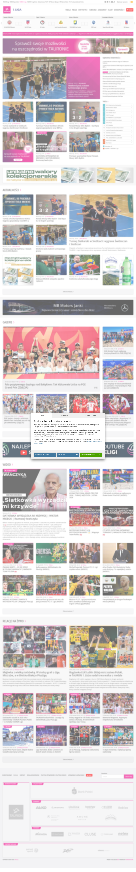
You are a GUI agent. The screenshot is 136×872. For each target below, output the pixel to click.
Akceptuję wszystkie (88, 454)
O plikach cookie (90, 415)
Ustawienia (64, 415)
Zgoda (42, 415)
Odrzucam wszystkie (42, 454)
